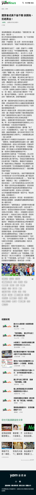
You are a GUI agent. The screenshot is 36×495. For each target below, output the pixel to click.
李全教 (14, 292)
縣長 (19, 292)
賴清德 (27, 295)
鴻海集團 (5, 298)
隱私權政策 (14, 485)
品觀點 (4, 22)
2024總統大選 (18, 295)
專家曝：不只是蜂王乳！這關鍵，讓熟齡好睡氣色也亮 (17, 435)
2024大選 (5, 285)
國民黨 (18, 279)
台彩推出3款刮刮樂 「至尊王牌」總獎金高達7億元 (28, 435)
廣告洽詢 (22, 485)
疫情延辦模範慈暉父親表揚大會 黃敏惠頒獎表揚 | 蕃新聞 (6, 435)
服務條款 (7, 485)
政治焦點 (5, 279)
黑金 (25, 282)
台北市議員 (13, 298)
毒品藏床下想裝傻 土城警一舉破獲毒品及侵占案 (29, 453)
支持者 (12, 285)
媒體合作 (28, 485)
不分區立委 (21, 301)
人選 (20, 288)
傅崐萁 (4, 288)
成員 (15, 282)
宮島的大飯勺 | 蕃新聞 (17, 452)
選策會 (12, 279)
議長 (28, 301)
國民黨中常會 (6, 292)
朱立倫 (22, 285)
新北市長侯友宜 (7, 282)
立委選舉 (5, 305)
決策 (17, 285)
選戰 (25, 298)
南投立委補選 (6, 301)
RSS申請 (27, 3)
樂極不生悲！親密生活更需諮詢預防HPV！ (6, 453)
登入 (32, 3)
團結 (9, 288)
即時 (7, 9)
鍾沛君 (10, 295)
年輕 (24, 292)
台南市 (14, 301)
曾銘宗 (20, 298)
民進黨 (20, 282)
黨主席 (4, 295)
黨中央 (15, 288)
